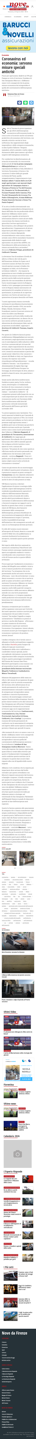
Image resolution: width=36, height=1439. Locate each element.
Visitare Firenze (6, 1393)
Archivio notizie (6, 1360)
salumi (22, 899)
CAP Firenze (5, 1403)
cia (5, 923)
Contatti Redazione (7, 1414)
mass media (11, 887)
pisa (10, 884)
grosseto (11, 882)
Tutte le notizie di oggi (8, 1358)
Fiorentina (5, 1347)
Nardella (14, 644)
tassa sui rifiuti (6, 920)
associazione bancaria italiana (18, 911)
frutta (25, 903)
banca (31, 911)
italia (18, 887)
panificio (9, 901)
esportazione (12, 915)
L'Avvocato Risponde (7, 1374)
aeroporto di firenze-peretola (12, 913)
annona (4, 882)
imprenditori (29, 915)
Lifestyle (4, 1355)
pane (13, 903)
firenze (28, 882)
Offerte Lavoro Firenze (8, 1390)
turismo (21, 915)
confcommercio (28, 920)
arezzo (22, 884)
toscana (31, 877)
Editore (4, 1411)
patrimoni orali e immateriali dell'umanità (21, 906)
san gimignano (22, 877)
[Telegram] (31, 103)
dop (14, 896)
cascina (4, 884)
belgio (27, 891)
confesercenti (17, 920)
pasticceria (17, 901)
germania (13, 894)
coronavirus (5, 877)
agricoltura (7, 896)
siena (3, 887)
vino (3, 901)
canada (21, 891)
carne (28, 899)
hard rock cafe (27, 913)
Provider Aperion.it (7, 1417)
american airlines (15, 889)
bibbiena (28, 884)
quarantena (12, 891)
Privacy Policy (5, 1422)
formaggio (5, 899)
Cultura (4, 1352)
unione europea (26, 896)
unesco (6, 908)
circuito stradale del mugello (12, 918)
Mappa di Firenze (6, 1395)
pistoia (27, 879)
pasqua (13, 877)
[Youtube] (27, 6)
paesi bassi (5, 894)
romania (24, 889)
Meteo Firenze (6, 1398)
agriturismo (14, 908)
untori (24, 887)
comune (18, 923)
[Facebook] (19, 103)
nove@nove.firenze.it (8, 1427)
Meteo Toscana (6, 1400)
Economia (17, 16)
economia (7, 879)
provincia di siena (25, 908)
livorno (16, 884)
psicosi (30, 894)
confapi (11, 923)
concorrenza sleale (17, 879)
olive (16, 899)
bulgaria (4, 891)
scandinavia (22, 894)
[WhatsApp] (25, 103)
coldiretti (4, 889)
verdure (4, 906)
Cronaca (8, 16)
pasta (19, 903)
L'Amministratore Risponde (9, 1371)
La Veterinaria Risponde (8, 1379)
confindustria (27, 918)
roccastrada (19, 882)
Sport (26, 16)
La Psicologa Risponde (8, 1376)
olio (12, 899)
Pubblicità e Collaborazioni (9, 1419)
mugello (4, 915)
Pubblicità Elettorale (7, 1424)
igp (19, 896)
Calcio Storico (5, 1369)
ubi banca (4, 911)
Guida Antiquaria (7, 1382)
